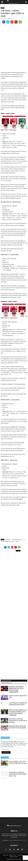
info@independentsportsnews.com (17, 840)
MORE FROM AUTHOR (7, 682)
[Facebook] (5, 849)
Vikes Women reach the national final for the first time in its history (18, 720)
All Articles (6, 855)
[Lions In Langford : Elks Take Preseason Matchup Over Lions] (4, 763)
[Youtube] (22, 849)
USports (2, 7)
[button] (26, 2)
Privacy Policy (13, 855)
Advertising (21, 855)
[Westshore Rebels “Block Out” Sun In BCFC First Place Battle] (4, 727)
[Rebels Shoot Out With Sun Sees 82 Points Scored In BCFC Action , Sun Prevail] (4, 774)
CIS (24, 539)
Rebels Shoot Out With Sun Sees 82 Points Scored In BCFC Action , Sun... (18, 774)
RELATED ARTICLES (6, 680)
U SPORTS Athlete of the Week (7, 541)
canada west (8, 539)
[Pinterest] (14, 849)
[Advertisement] (14, 56)
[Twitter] (18, 849)
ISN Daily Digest (14, 856)
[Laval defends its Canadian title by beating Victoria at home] (4, 704)
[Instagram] (10, 849)
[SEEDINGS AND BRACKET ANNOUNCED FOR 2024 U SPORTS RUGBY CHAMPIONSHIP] (4, 688)
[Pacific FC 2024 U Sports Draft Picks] (4, 697)
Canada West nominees (17, 539)
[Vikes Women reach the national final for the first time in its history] (4, 720)
